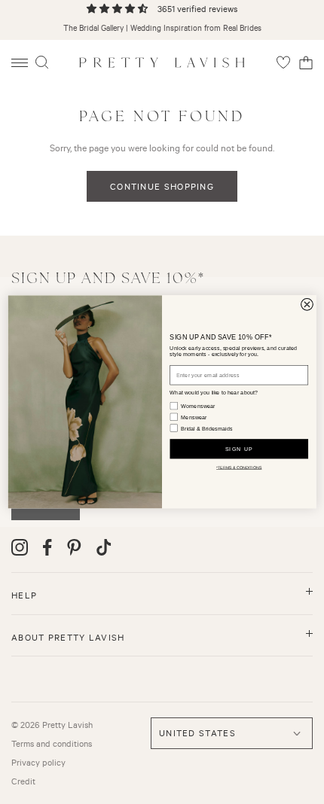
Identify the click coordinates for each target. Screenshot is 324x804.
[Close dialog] (307, 305)
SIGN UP (239, 449)
